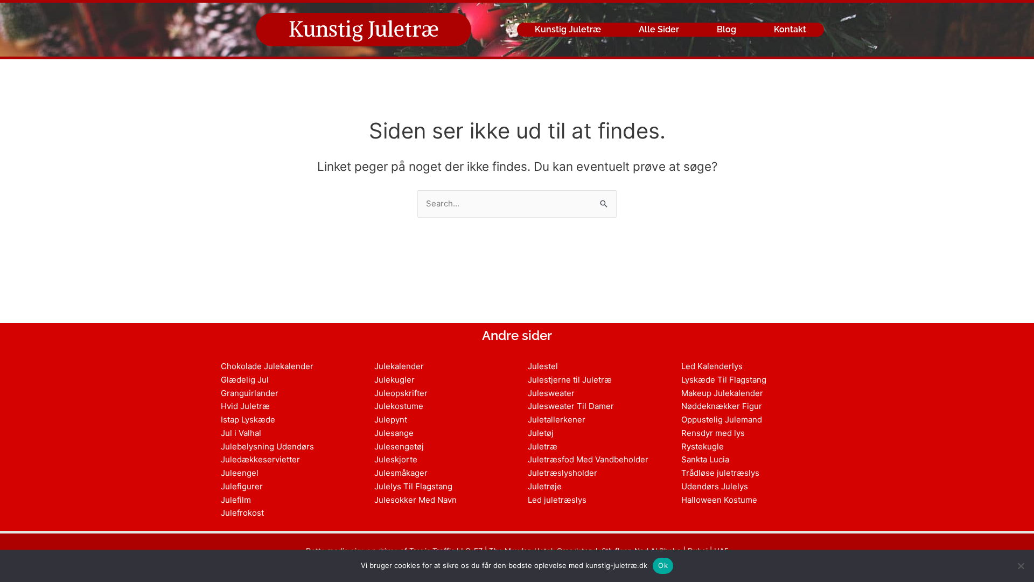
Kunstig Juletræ (364, 29)
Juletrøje (545, 486)
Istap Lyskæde (248, 419)
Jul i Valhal (241, 433)
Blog (726, 29)
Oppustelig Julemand (721, 419)
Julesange (394, 433)
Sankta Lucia (705, 459)
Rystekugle (702, 446)
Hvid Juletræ (245, 406)
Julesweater (551, 393)
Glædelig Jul (245, 380)
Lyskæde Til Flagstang (723, 380)
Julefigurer (242, 486)
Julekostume (398, 406)
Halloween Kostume (719, 500)
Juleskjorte (395, 459)
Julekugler (394, 380)
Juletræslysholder (562, 473)
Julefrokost (242, 513)
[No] (1020, 565)
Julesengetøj (399, 446)
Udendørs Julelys (714, 486)
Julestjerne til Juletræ (570, 380)
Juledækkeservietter (260, 459)
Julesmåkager (401, 473)
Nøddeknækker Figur (721, 406)
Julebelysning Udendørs (267, 446)
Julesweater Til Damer (571, 406)
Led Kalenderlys (712, 366)
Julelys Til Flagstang (413, 486)
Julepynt (390, 419)
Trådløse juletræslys (720, 473)
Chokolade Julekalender (267, 366)
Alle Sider (659, 29)
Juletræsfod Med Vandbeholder (588, 459)
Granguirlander (249, 393)
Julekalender (399, 366)
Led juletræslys (557, 500)
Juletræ (542, 446)
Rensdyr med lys (713, 433)
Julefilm (236, 500)
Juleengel (239, 473)
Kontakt (790, 29)
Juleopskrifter (401, 393)
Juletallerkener (556, 419)
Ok (663, 565)
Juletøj (541, 433)
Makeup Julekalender (722, 393)
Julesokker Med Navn (415, 500)
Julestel (543, 366)
